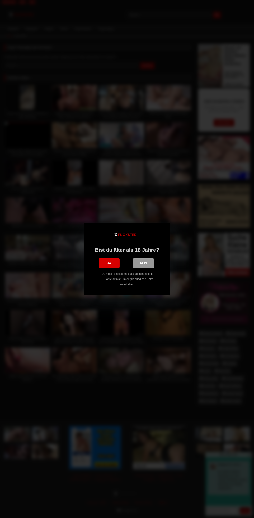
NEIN (143, 263)
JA (109, 263)
